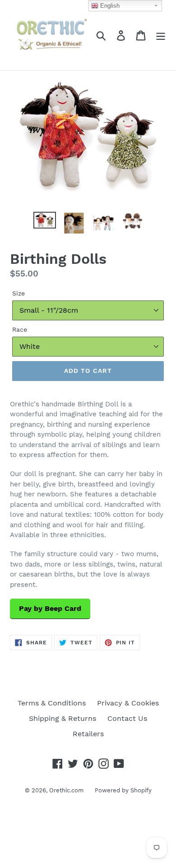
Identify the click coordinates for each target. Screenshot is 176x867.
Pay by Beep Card (50, 608)
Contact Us (127, 718)
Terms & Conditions (52, 703)
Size (18, 293)
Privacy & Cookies (128, 703)
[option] (45, 222)
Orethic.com (66, 790)
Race (19, 329)
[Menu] (161, 35)
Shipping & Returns (62, 718)
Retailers (88, 733)
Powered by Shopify (123, 790)
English (109, 5)
